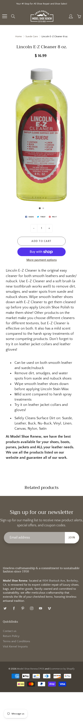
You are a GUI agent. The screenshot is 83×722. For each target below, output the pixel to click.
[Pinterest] (22, 608)
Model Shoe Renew (27, 668)
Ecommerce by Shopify (62, 668)
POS (42, 668)
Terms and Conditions (16, 641)
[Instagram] (31, 608)
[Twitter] (5, 608)
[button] (40, 208)
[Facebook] (13, 608)
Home (18, 36)
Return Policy (11, 636)
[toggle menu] (4, 16)
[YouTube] (40, 608)
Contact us (9, 631)
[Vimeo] (49, 608)
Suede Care (31, 36)
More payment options (41, 260)
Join (72, 537)
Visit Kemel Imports (15, 646)
